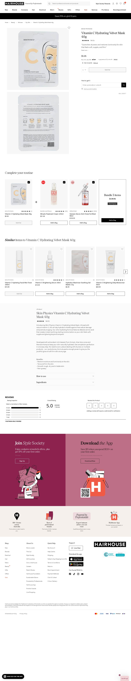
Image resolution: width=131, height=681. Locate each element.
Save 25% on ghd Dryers (65, 16)
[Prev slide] (5, 272)
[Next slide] (126, 272)
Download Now (90, 461)
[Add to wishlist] (69, 28)
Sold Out (107, 70)
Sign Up (22, 461)
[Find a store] (117, 3)
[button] (38, 59)
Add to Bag (53, 223)
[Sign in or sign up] (113, 3)
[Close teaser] (120, 675)
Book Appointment (119, 10)
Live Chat (77, 548)
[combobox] (84, 69)
